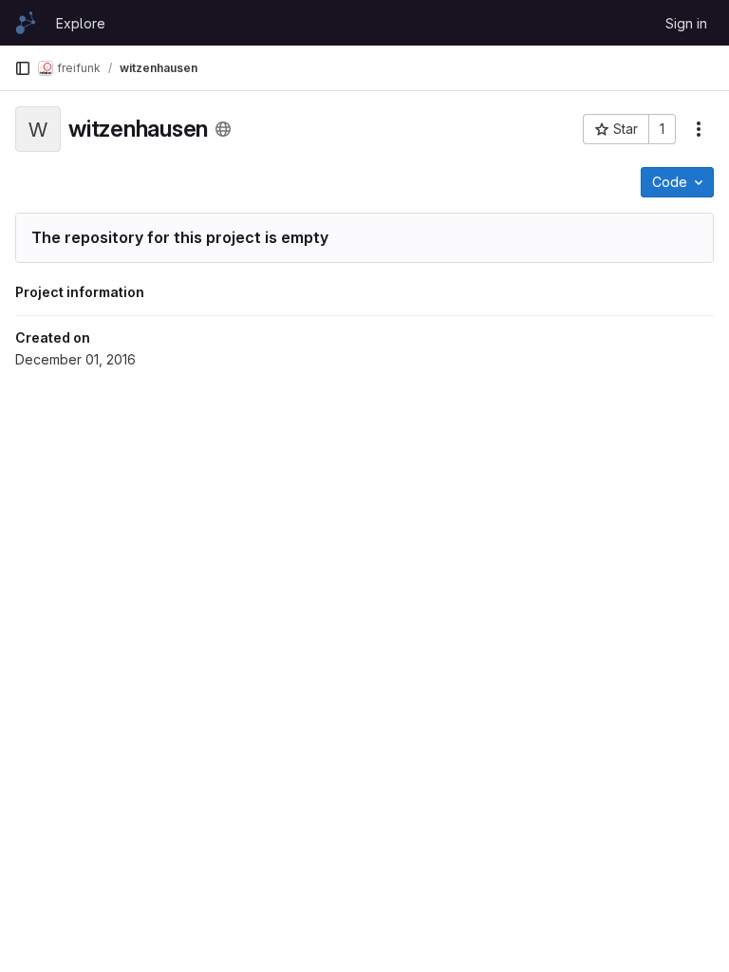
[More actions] (698, 129)
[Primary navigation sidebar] (23, 68)
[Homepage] (25, 23)
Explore (80, 23)
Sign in (686, 23)
